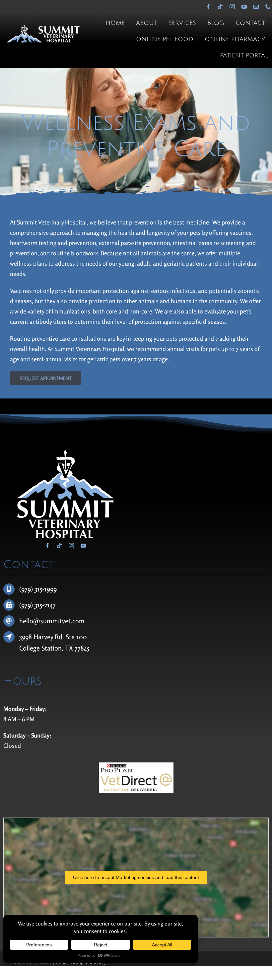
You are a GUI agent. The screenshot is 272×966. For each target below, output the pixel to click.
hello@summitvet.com (52, 621)
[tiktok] (220, 6)
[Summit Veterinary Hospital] (43, 28)
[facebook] (208, 6)
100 (81, 637)
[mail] (256, 6)
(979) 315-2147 (37, 605)
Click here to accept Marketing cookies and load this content (136, 877)
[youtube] (244, 6)
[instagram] (232, 6)
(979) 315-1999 (38, 589)
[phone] (268, 6)
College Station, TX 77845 (54, 648)
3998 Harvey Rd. (42, 637)
